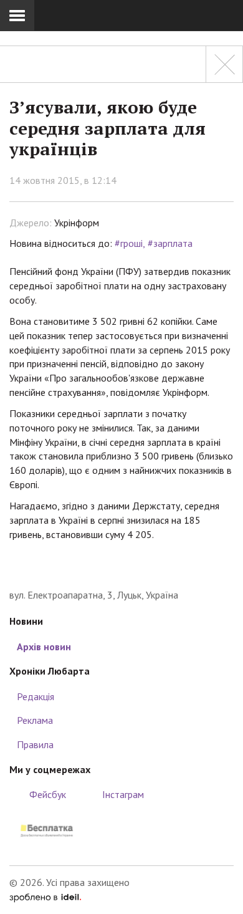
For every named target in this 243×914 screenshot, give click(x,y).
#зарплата (170, 243)
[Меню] (17, 15)
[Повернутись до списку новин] (224, 64)
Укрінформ (76, 222)
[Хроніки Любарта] (121, 569)
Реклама (35, 720)
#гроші (129, 243)
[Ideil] (45, 896)
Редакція (35, 696)
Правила (35, 744)
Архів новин (44, 646)
